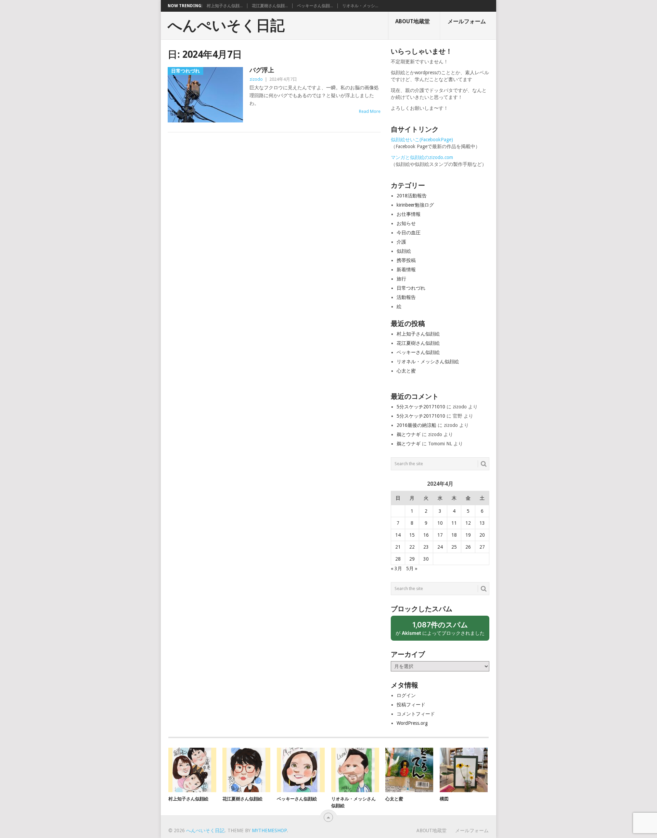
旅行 (401, 278)
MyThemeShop (269, 830)
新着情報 (406, 269)
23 (426, 547)
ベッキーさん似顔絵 (418, 352)
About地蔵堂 (412, 21)
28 (398, 559)
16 (426, 535)
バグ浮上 (261, 70)
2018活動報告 (412, 195)
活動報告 (406, 297)
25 (454, 547)
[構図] (464, 770)
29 (412, 559)
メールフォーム (467, 21)
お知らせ (406, 223)
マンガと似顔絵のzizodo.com (422, 157)
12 (468, 523)
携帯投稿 (406, 260)
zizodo (256, 79)
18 (454, 535)
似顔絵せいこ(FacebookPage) (422, 139)
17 (440, 535)
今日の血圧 (409, 232)
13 (482, 523)
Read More (370, 111)
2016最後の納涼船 (416, 425)
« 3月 (396, 568)
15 (412, 535)
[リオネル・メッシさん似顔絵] (355, 770)
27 (482, 547)
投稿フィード (411, 704)
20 (482, 535)
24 (440, 547)
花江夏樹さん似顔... (270, 5)
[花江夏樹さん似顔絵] (246, 770)
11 (454, 523)
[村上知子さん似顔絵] (192, 770)
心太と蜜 (406, 371)
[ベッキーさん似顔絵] (301, 770)
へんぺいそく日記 (226, 25)
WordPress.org (412, 723)
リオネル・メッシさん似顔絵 (428, 361)
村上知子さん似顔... (225, 5)
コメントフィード (416, 714)
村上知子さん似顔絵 (418, 334)
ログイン (406, 695)
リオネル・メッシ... (360, 5)
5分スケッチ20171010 (421, 406)
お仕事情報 (409, 214)
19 (468, 535)
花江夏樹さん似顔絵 (418, 343)
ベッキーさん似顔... (315, 5)
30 (426, 559)
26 (468, 547)
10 (440, 523)
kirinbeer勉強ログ (415, 205)
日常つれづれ (411, 288)
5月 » (411, 568)
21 (398, 547)
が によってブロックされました (442, 630)
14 (398, 535)
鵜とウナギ (409, 434)
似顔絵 (404, 251)
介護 (401, 242)
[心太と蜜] (409, 770)
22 (412, 547)
